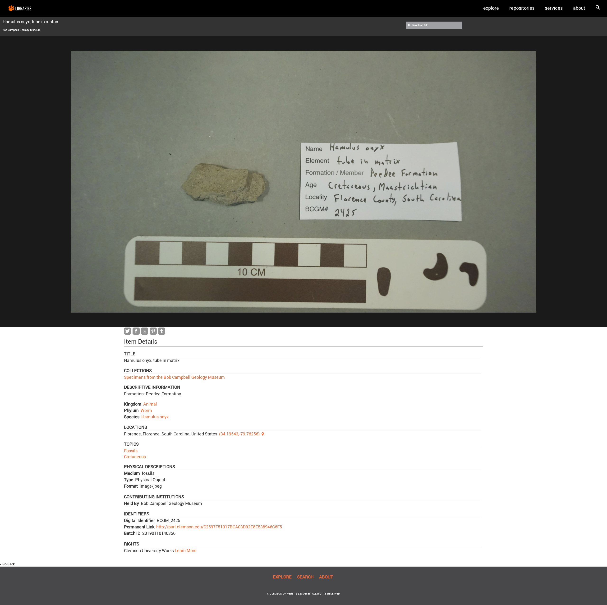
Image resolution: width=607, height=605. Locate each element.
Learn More (185, 550)
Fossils (131, 450)
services (554, 8)
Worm (146, 410)
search (305, 577)
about (579, 8)
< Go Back (7, 564)
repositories (521, 8)
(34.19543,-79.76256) (239, 434)
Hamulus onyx (155, 417)
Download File (420, 25)
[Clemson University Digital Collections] (20, 8)
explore (491, 8)
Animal (150, 404)
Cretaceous (135, 456)
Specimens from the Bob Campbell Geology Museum (174, 377)
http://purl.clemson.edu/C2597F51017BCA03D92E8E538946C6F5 (219, 527)
